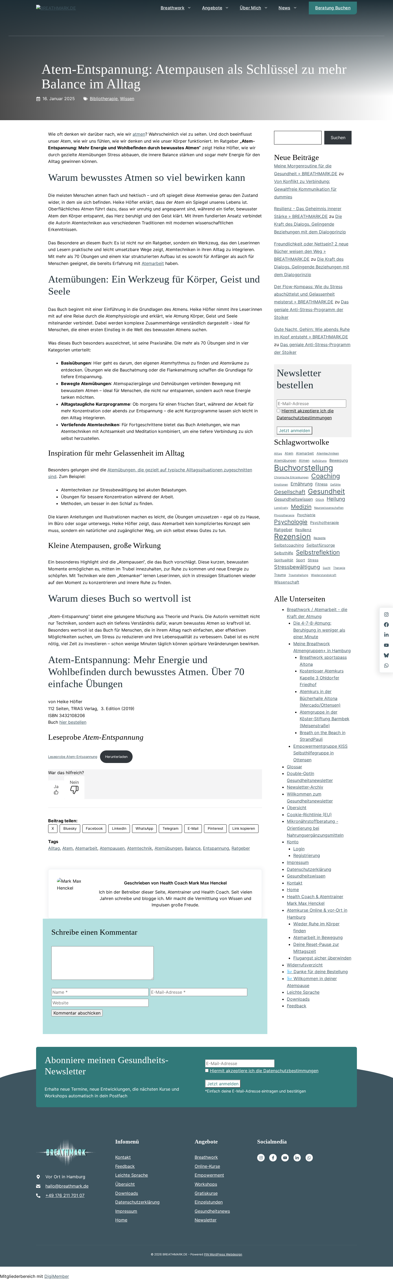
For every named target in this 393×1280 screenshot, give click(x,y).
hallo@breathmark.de (66, 1186)
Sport (300, 560)
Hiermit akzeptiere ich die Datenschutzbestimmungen (264, 1070)
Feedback (296, 1005)
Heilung (336, 499)
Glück (319, 500)
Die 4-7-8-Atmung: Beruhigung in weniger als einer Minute (319, 629)
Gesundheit (326, 491)
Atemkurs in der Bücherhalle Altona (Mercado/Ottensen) (320, 698)
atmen (139, 134)
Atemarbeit (153, 263)
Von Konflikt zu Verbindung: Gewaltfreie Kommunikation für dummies (305, 189)
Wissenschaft (286, 582)
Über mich (250, 7)
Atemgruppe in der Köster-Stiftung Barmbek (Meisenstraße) (324, 718)
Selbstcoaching (289, 545)
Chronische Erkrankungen (291, 477)
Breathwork (172, 7)
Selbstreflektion (318, 552)
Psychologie (290, 522)
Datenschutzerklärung (309, 869)
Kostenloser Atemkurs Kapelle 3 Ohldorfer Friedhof (322, 677)
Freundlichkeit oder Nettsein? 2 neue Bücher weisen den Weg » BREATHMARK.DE (311, 251)
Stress (313, 560)
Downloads (298, 999)
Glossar (294, 766)
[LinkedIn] (386, 634)
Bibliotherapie (104, 98)
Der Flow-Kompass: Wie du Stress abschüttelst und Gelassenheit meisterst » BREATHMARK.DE (308, 294)
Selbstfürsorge (320, 545)
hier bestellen (72, 722)
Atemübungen (168, 848)
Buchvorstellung (303, 467)
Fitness (321, 484)
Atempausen (112, 848)
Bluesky (70, 828)
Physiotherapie (284, 515)
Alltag (54, 848)
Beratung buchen (332, 7)
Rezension (292, 536)
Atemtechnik (139, 848)
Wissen (127, 98)
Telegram (171, 828)
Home (293, 889)
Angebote (212, 7)
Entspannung (216, 848)
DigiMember (56, 1276)
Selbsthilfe (283, 553)
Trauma (280, 575)
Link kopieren (243, 828)
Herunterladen (116, 757)
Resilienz (303, 529)
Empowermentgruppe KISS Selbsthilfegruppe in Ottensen (320, 752)
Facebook (94, 828)
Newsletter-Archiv (305, 787)
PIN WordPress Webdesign (223, 1254)
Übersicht (296, 807)
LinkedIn (119, 828)
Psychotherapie (324, 522)
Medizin (301, 506)
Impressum (298, 862)
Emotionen (281, 484)
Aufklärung (319, 461)
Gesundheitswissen (293, 499)
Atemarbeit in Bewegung (318, 937)
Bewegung (338, 460)
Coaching (325, 476)
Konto (293, 841)
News (284, 7)
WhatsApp (144, 828)
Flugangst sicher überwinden (322, 958)
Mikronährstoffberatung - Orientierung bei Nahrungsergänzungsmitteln (315, 828)
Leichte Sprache (303, 992)
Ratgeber (241, 848)
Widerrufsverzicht (305, 965)
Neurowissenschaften (329, 508)
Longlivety (281, 508)
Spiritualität (283, 560)
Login (299, 848)
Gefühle (335, 484)
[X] (386, 645)
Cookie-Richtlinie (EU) (309, 814)
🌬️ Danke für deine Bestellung (317, 971)
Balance (193, 848)
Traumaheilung (298, 575)
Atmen (304, 461)
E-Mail (193, 828)
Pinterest (215, 828)
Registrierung (306, 855)
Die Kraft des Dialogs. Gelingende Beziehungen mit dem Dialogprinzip (310, 224)
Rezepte (320, 538)
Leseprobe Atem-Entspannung (72, 757)
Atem (67, 848)
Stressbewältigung (297, 567)
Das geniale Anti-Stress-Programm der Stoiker (311, 309)
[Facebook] (273, 1157)
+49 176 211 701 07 (64, 1195)
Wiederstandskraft (323, 575)
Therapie (339, 568)
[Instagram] (261, 1157)
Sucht (326, 568)
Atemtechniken (328, 453)
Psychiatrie (306, 515)
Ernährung (302, 484)
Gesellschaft (289, 492)
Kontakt (294, 883)
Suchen (338, 137)
